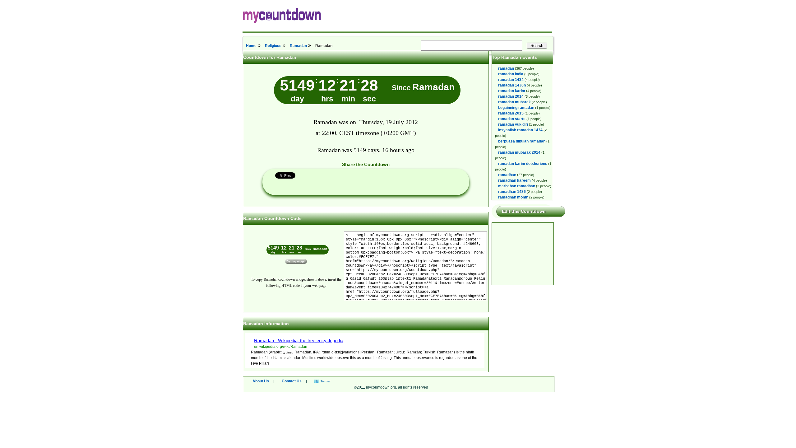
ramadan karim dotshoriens (522, 163)
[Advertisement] (523, 254)
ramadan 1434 (511, 79)
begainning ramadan (516, 107)
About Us (260, 381)
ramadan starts (511, 119)
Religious (273, 46)
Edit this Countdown (524, 211)
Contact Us (292, 381)
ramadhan (507, 175)
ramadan (506, 68)
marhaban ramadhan (516, 186)
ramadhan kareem (514, 180)
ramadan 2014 (511, 96)
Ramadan (298, 46)
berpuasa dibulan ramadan (521, 141)
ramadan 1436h (512, 85)
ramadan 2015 (511, 113)
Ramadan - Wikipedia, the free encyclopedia (298, 340)
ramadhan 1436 (512, 191)
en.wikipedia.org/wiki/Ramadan (280, 346)
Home (251, 46)
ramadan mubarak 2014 (519, 152)
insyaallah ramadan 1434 (520, 130)
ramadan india (510, 74)
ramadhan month (513, 197)
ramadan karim (511, 91)
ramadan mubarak (514, 102)
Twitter (326, 381)
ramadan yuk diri (513, 124)
